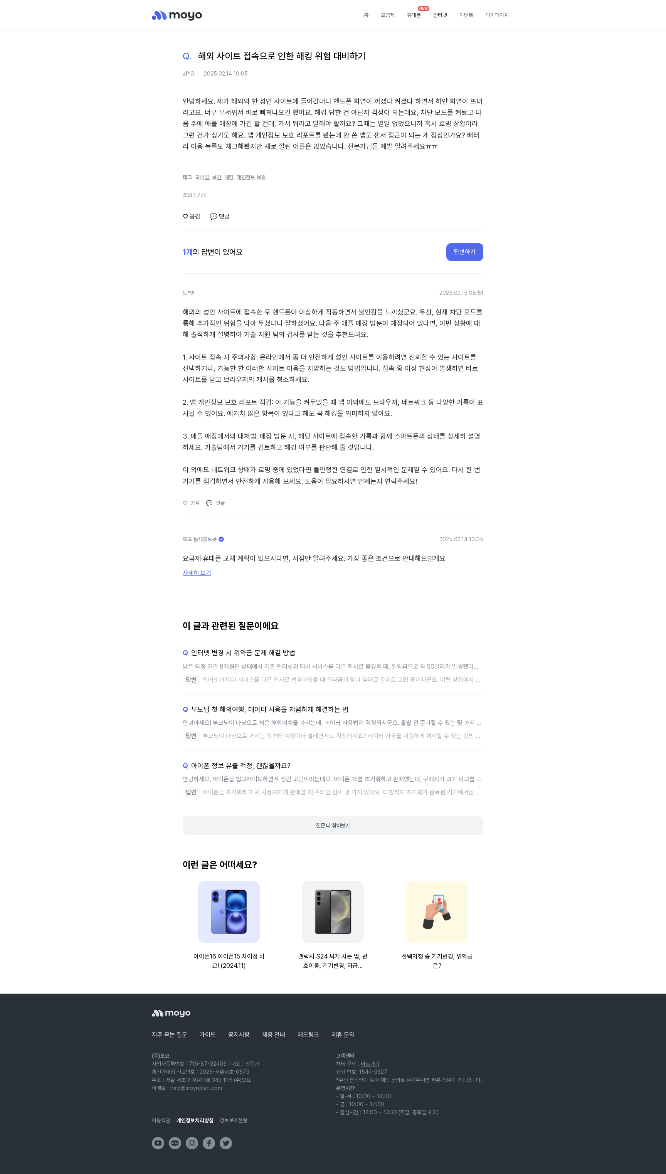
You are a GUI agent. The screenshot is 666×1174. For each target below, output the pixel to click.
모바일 (202, 177)
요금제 (388, 15)
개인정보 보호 (251, 177)
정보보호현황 (233, 1120)
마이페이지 (497, 15)
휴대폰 (416, 12)
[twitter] (226, 1143)
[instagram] (192, 1143)
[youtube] (158, 1143)
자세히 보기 (197, 573)
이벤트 (466, 15)
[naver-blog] (175, 1143)
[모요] (171, 1013)
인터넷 (440, 15)
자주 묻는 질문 (169, 1034)
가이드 (208, 1034)
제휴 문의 (343, 1034)
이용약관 (161, 1120)
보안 (216, 177)
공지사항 (239, 1034)
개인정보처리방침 (195, 1120)
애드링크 (308, 1034)
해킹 (229, 177)
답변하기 (465, 252)
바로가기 (370, 1064)
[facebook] (209, 1143)
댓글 (220, 216)
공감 (191, 216)
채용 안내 (273, 1034)
